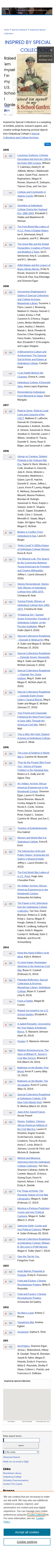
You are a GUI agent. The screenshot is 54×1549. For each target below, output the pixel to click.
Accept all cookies (27, 1532)
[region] (27, 1520)
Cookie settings (36, 1514)
